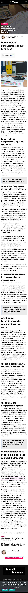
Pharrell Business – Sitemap (9, 580)
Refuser (12, 589)
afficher (11, 55)
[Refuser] (26, 586)
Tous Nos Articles (21, 580)
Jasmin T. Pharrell (11, 37)
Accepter (4, 589)
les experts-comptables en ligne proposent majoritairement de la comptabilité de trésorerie (13, 478)
